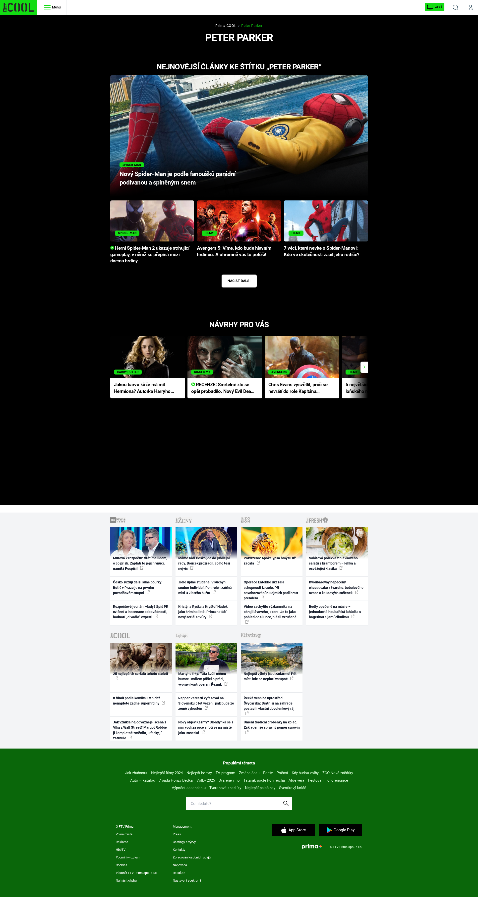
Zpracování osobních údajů (192, 857)
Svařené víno (229, 780)
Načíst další (239, 281)
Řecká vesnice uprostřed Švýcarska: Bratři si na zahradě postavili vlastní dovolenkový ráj (269, 703)
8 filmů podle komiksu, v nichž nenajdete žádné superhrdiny (136, 700)
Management (182, 826)
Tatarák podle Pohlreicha (264, 780)
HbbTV (120, 849)
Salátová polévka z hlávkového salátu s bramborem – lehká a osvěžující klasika (333, 563)
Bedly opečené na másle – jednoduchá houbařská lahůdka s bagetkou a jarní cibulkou (335, 612)
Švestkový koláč (292, 788)
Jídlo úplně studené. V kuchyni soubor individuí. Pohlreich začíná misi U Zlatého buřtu (205, 587)
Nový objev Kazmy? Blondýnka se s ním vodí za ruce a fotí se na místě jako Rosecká (205, 727)
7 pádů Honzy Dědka (176, 780)
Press (177, 834)
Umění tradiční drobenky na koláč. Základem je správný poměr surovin (272, 724)
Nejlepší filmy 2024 (167, 773)
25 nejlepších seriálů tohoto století (140, 674)
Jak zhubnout (136, 773)
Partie (268, 773)
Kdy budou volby (305, 773)
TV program (225, 773)
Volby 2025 (205, 780)
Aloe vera (296, 780)
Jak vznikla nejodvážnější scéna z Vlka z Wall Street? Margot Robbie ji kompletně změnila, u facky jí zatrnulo (140, 730)
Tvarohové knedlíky (225, 788)
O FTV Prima (124, 826)
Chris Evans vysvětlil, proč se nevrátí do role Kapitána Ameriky (298, 388)
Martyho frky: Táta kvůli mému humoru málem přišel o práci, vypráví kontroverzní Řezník (202, 679)
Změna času (249, 773)
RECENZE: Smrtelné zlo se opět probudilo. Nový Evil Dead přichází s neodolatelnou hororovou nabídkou (222, 388)
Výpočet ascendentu (189, 788)
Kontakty (179, 849)
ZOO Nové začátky (337, 773)
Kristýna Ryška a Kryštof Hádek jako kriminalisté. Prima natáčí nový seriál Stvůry (203, 612)
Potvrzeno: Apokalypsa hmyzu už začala (270, 560)
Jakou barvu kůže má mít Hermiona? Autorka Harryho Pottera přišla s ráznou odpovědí (142, 388)
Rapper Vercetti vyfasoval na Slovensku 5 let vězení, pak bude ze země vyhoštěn (206, 703)
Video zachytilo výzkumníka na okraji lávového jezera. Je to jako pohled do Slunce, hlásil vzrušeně (270, 612)
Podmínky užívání (128, 857)
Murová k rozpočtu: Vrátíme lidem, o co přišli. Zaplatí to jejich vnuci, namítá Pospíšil (140, 563)
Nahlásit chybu (126, 880)
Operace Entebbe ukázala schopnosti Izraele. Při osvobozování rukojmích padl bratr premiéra (271, 590)
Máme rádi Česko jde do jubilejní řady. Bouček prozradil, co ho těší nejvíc (204, 563)
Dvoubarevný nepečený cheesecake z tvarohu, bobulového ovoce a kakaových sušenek (336, 587)
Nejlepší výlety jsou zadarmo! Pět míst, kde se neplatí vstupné (270, 676)
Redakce (179, 873)
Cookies (121, 865)
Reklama (122, 842)
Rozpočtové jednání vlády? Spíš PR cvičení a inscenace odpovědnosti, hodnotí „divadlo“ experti (140, 612)
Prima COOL (225, 26)
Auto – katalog (142, 780)
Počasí (282, 773)
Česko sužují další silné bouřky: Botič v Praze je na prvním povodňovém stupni (137, 587)
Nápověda (180, 865)
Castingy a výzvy (184, 842)
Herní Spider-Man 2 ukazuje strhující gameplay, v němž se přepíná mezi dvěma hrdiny (149, 254)
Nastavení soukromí (187, 880)
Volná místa (124, 834)
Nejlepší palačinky (260, 788)
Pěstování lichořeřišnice (328, 780)
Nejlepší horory (199, 773)
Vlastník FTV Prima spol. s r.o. (136, 873)
